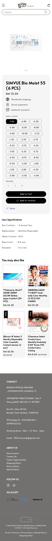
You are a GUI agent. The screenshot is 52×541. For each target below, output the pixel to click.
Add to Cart (26, 193)
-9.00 (12, 133)
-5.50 (36, 121)
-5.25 (23, 151)
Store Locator (13, 453)
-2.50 (24, 163)
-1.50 (11, 169)
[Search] (45, 12)
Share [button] (12, 208)
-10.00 (24, 133)
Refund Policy (13, 469)
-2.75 (36, 133)
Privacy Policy (13, 466)
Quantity (9, 181)
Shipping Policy (14, 463)
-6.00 (12, 127)
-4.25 (36, 145)
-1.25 (11, 139)
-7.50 (11, 151)
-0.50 (24, 127)
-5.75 (35, 151)
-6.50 (12, 157)
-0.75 (24, 157)
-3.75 (24, 145)
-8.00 (36, 127)
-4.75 (35, 139)
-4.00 (36, 175)
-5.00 (23, 121)
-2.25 (23, 139)
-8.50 (36, 157)
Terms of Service (12, 532)
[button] (3, 5)
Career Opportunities (16, 459)
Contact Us (12, 456)
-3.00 (12, 175)
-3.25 (12, 145)
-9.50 (12, 163)
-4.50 (35, 169)
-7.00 (11, 121)
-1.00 (35, 163)
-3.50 (24, 175)
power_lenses (12, 116)
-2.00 (23, 169)
